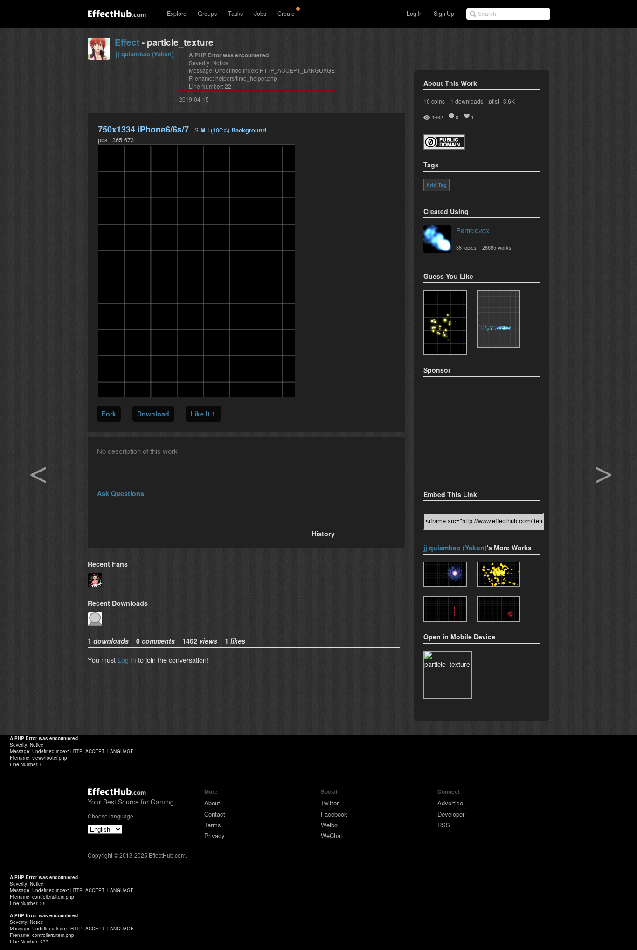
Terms (212, 824)
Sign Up (444, 13)
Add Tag (436, 185)
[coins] (498, 574)
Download (153, 413)
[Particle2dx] (437, 240)
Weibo (329, 824)
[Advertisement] (470, 430)
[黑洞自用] (498, 609)
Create (286, 13)
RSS (443, 824)
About (212, 802)
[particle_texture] (498, 319)
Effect (127, 42)
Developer (450, 814)
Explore (177, 13)
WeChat (331, 835)
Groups (207, 13)
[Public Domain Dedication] (444, 147)
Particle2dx (472, 230)
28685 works (497, 247)
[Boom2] (445, 322)
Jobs (260, 13)
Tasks (235, 13)
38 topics (466, 247)
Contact (214, 814)
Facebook (334, 814)
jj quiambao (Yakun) (144, 53)
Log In (414, 13)
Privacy (214, 835)
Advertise (450, 802)
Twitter (330, 802)
